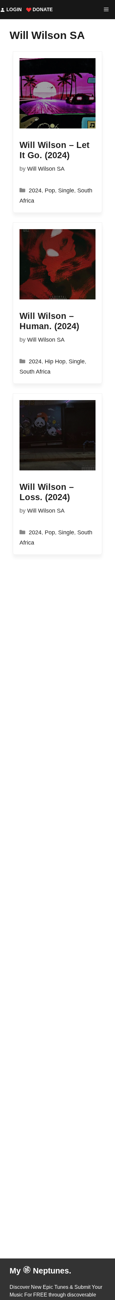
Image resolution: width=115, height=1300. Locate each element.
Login (13, 9)
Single (66, 190)
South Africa (34, 371)
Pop (50, 190)
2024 (35, 190)
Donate (42, 9)
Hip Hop (55, 361)
